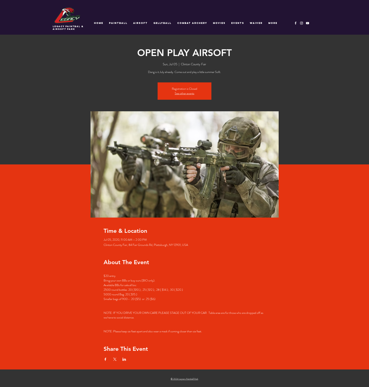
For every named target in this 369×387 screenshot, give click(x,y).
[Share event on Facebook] (105, 359)
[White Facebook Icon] (296, 23)
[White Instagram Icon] (301, 23)
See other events (184, 93)
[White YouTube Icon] (307, 23)
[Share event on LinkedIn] (124, 359)
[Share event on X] (115, 359)
